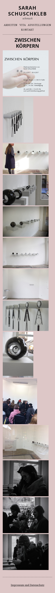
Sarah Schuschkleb (27, 10)
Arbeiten (10, 25)
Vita (23, 25)
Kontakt (27, 29)
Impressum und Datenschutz (27, 585)
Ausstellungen (39, 25)
